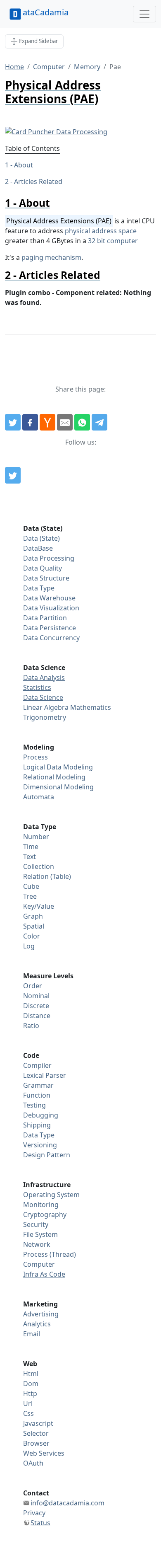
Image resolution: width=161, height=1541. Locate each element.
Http (30, 1393)
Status (40, 1522)
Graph (33, 916)
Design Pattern (46, 1154)
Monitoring (41, 1204)
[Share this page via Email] (65, 422)
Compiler (37, 1065)
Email (31, 1333)
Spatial (33, 926)
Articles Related (38, 181)
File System (40, 1234)
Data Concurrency (51, 637)
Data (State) (41, 538)
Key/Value (38, 906)
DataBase (38, 548)
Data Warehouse (49, 597)
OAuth (33, 1463)
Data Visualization (51, 607)
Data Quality (42, 568)
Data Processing (48, 558)
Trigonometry (44, 717)
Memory (87, 66)
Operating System (51, 1194)
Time (30, 846)
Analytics (37, 1323)
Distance (36, 1015)
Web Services (43, 1453)
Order (32, 985)
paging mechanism (51, 257)
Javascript (38, 1423)
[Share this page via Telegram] (99, 422)
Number (36, 836)
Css (28, 1413)
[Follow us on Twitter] (13, 475)
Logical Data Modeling (58, 767)
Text (29, 856)
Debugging (40, 1115)
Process (35, 757)
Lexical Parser (44, 1075)
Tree (30, 896)
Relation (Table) (47, 876)
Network (36, 1244)
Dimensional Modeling (58, 786)
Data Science (43, 697)
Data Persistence (49, 627)
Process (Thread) (49, 1254)
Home (14, 66)
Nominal (36, 995)
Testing (34, 1105)
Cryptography (44, 1214)
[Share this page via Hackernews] (47, 422)
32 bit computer (113, 240)
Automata (38, 796)
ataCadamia (46, 12)
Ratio (31, 1025)
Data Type (38, 588)
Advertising (41, 1313)
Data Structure (46, 578)
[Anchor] (55, 203)
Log (29, 946)
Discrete (36, 1005)
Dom (30, 1383)
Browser (36, 1443)
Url (28, 1403)
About (23, 164)
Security (35, 1224)
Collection (38, 866)
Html (30, 1373)
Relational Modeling (54, 776)
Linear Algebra (46, 707)
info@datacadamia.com (67, 1502)
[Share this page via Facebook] (30, 422)
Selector (36, 1433)
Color (31, 936)
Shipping (37, 1125)
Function (36, 1095)
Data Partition (45, 617)
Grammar (38, 1085)
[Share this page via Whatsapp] (82, 422)
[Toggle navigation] (144, 14)
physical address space (101, 230)
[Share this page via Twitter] (13, 422)
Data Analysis (44, 677)
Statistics (37, 687)
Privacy (34, 1512)
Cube (31, 886)
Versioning (40, 1144)
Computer (49, 66)
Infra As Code (44, 1274)
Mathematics (90, 707)
